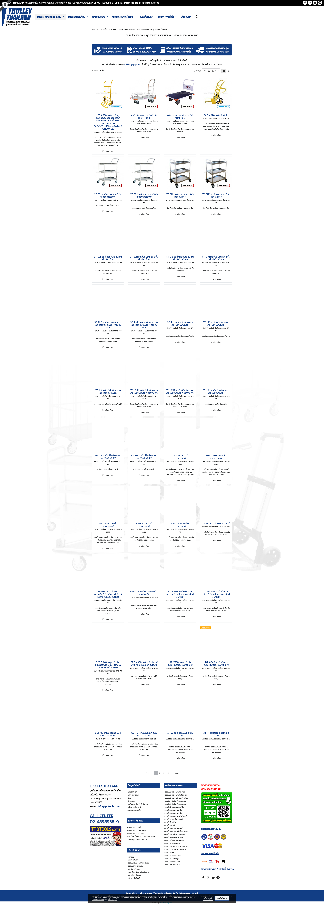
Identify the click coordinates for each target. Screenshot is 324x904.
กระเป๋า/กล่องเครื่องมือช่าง (138, 871)
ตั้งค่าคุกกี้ (208, 898)
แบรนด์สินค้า (133, 859)
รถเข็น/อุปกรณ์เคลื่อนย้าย (138, 862)
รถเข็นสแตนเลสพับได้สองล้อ (176, 816)
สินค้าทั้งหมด (145, 16)
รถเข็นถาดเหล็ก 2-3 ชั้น (174, 819)
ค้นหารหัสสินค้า (134, 878)
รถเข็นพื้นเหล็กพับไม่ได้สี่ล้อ (176, 794)
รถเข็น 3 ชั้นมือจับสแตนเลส (175, 804)
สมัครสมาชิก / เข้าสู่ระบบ (138, 804)
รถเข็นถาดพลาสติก (172, 843)
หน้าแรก (131, 856)
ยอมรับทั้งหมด (222, 898)
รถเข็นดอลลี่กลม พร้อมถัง (175, 834)
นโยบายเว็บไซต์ (134, 807)
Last (176, 773)
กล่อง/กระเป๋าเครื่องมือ (123, 16)
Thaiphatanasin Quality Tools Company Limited (175, 893)
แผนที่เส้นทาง (133, 794)
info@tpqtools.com (108, 806)
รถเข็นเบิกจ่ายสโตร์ (173, 855)
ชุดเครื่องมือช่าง (134, 874)
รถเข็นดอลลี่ (170, 825)
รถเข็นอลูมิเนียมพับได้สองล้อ (176, 831)
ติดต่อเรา (132, 800)
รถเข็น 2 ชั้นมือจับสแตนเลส (175, 800)
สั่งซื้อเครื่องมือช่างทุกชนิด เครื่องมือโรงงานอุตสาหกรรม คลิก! (142, 838)
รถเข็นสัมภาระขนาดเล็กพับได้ (176, 846)
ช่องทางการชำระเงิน (136, 833)
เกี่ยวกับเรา (186, 16)
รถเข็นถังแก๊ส (170, 852)
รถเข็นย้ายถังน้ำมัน (77, 16)
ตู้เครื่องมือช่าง (99, 16)
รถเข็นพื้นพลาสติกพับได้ (174, 840)
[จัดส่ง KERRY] (214, 861)
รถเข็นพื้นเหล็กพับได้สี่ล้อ (175, 791)
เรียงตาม (198, 71)
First (147, 773)
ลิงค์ (129, 797)
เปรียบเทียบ (109, 151)
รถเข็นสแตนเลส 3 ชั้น (173, 813)
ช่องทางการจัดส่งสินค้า (137, 830)
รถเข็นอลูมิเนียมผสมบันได (175, 849)
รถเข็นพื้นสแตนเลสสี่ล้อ (174, 807)
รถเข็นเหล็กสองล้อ (172, 861)
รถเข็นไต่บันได (171, 822)
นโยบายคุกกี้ (112, 899)
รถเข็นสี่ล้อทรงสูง (172, 858)
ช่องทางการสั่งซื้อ (166, 16)
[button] (197, 16)
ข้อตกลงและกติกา (135, 810)
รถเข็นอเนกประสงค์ (173, 864)
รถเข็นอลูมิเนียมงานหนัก (174, 828)
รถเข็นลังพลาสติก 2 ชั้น (174, 837)
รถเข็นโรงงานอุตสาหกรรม (49, 16)
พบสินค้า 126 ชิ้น (98, 70)
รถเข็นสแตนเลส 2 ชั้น (173, 810)
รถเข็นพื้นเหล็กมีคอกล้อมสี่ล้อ (176, 797)
